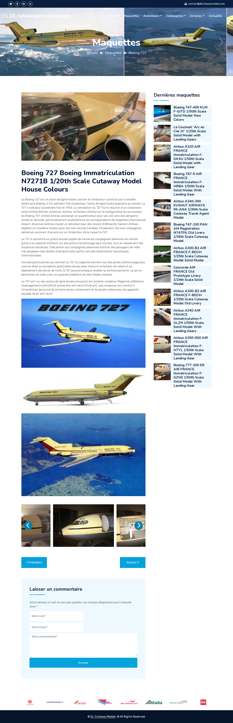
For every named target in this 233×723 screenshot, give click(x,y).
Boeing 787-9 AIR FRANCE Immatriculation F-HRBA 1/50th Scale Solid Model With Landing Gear (188, 184)
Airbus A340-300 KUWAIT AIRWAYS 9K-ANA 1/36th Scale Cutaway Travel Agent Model (191, 209)
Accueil (114, 16)
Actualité (215, 16)
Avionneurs (151, 16)
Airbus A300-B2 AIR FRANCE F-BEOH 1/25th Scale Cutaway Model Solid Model (190, 254)
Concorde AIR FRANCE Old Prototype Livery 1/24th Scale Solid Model (187, 275)
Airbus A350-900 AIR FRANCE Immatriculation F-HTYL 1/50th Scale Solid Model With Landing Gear (190, 348)
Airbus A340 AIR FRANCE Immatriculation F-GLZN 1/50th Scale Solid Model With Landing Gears (188, 320)
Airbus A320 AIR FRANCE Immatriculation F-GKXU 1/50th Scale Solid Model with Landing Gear (188, 157)
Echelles (196, 16)
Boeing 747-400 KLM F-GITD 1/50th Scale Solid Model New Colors (190, 113)
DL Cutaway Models (103, 716)
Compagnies (174, 16)
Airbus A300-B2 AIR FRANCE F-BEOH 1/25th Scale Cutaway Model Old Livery (190, 297)
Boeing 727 (138, 53)
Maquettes (131, 16)
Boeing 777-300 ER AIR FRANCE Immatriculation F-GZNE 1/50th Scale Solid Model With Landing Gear (188, 375)
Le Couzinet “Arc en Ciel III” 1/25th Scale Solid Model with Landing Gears (189, 133)
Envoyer (83, 663)
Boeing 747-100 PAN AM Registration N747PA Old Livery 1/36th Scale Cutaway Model (190, 232)
